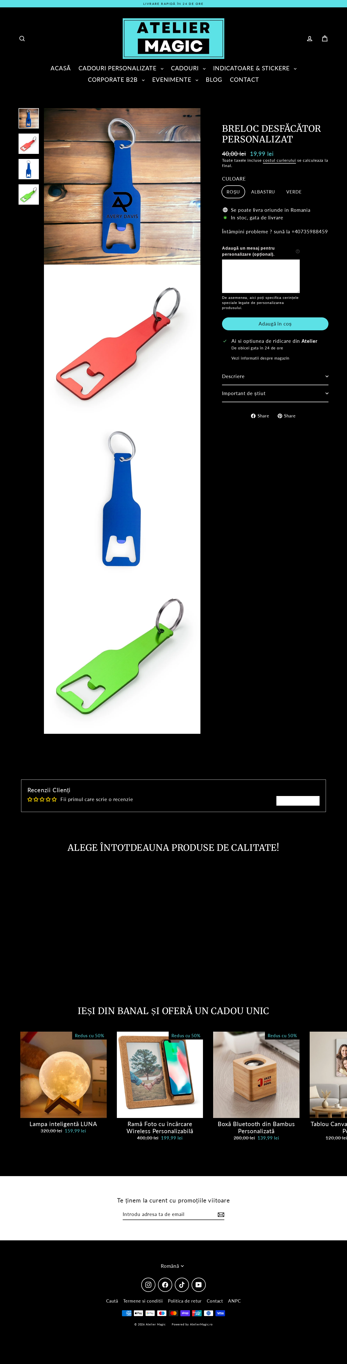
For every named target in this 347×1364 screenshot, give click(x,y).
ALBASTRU (263, 191)
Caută (112, 1301)
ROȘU (233, 191)
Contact (215, 1301)
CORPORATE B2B (113, 79)
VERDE (294, 191)
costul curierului (279, 160)
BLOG (214, 79)
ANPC (234, 1301)
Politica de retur (185, 1301)
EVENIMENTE (172, 79)
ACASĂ (61, 68)
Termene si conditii (143, 1301)
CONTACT (244, 79)
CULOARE (234, 179)
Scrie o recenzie (298, 801)
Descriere (233, 376)
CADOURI (186, 68)
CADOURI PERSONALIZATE (118, 68)
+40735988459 (310, 231)
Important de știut (244, 393)
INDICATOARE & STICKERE (252, 68)
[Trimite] (220, 1214)
